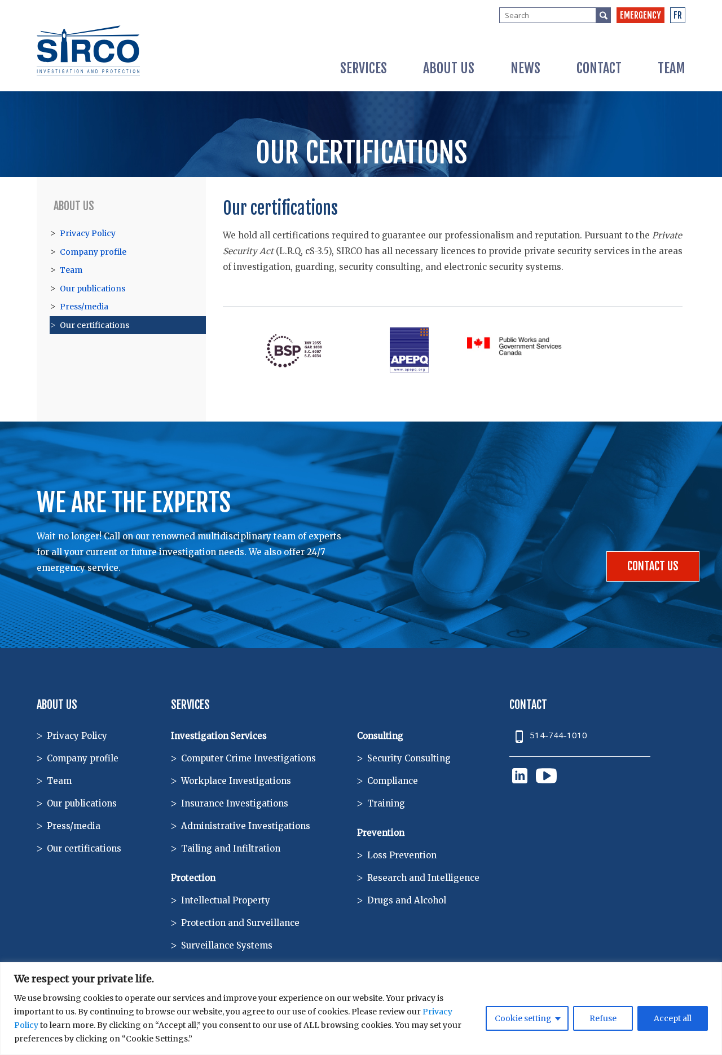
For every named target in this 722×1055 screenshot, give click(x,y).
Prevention (380, 832)
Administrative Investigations (245, 826)
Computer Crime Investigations (248, 758)
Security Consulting (409, 758)
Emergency (640, 15)
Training (386, 803)
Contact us (653, 566)
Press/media (84, 307)
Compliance (392, 780)
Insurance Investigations (234, 803)
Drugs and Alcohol (406, 900)
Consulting (380, 735)
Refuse (603, 1018)
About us (448, 68)
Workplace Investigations (236, 780)
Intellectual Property (225, 900)
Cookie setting (523, 1018)
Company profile (93, 252)
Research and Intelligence (423, 877)
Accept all (673, 1018)
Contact (599, 68)
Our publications (92, 288)
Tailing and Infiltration (230, 848)
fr (677, 15)
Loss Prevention (402, 855)
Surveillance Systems (226, 945)
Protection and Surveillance (240, 922)
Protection (193, 877)
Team (671, 68)
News (525, 68)
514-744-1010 (558, 735)
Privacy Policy (88, 233)
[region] (361, 1008)
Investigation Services (219, 735)
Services (363, 68)
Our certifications (94, 325)
